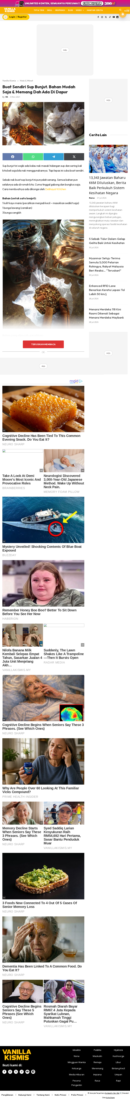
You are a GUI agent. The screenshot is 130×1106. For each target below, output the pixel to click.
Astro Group (110, 1098)
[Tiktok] (110, 17)
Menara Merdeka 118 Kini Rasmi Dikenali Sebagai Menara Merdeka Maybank (106, 313)
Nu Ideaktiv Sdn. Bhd (112, 1093)
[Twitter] (106, 17)
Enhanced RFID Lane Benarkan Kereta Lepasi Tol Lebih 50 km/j (107, 290)
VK (6, 97)
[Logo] (9, 10)
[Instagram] (102, 17)
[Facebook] (98, 17)
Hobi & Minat (26, 80)
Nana (92, 198)
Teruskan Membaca (43, 344)
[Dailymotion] (118, 17)
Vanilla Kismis (9, 80)
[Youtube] (114, 17)
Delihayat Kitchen (55, 189)
